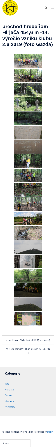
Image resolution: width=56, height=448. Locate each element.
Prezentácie (10, 406)
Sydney (50, 431)
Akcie (7, 383)
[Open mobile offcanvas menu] (52, 8)
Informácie (9, 401)
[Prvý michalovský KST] (10, 7)
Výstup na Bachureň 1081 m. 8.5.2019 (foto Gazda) (28, 348)
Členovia (8, 395)
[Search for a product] (46, 8)
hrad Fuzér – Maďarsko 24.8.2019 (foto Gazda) (29, 339)
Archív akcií (9, 389)
